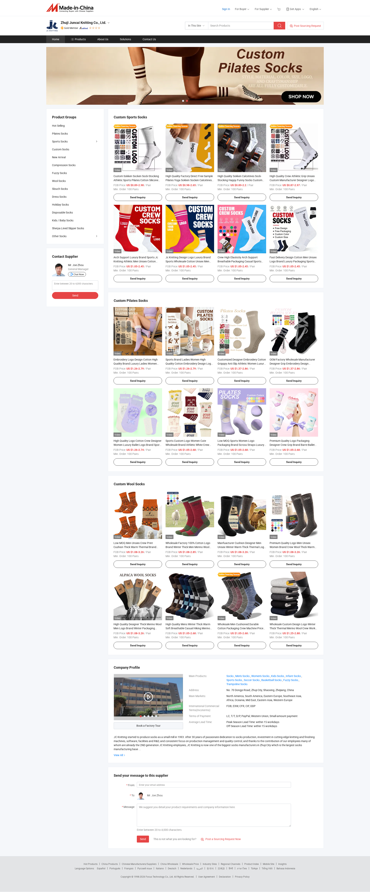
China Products (110, 863)
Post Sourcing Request (307, 26)
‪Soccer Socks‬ (252, 680)
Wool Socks (59, 181)
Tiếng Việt (267, 868)
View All (118, 755)
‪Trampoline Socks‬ (236, 684)
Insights (282, 863)
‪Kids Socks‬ (277, 676)
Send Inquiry (137, 197)
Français (128, 868)
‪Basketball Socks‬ (271, 680)
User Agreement (206, 876)
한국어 (210, 868)
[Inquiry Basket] (279, 9)
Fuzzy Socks (59, 173)
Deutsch (172, 868)
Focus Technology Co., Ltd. (160, 876)
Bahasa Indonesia (286, 868)
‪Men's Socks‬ (242, 676)
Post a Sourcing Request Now (221, 839)
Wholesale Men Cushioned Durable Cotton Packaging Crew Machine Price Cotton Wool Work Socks (240, 628)
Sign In (226, 9)
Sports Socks (60, 141)
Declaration (225, 876)
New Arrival (59, 157)
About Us (102, 39)
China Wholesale (169, 863)
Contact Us (149, 39)
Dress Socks (59, 196)
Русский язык (144, 868)
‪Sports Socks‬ (234, 680)
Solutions (125, 39)
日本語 (221, 868)
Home (55, 39)
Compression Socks (64, 165)
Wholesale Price (190, 863)
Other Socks (59, 236)
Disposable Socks (62, 212)
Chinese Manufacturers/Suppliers (139, 863)
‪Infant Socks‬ (293, 676)
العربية (199, 868)
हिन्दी (231, 868)
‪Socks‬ (230, 676)
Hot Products (91, 863)
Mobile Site (268, 863)
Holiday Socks (60, 204)
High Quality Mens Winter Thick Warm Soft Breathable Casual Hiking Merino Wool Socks (188, 628)
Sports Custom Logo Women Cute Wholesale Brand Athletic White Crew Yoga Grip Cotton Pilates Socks (187, 445)
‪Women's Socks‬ (260, 676)
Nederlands (186, 868)
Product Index (251, 863)
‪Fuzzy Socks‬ (290, 680)
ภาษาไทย (242, 868)
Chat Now (78, 274)
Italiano (160, 868)
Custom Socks (60, 149)
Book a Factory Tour (148, 725)
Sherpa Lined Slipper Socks (68, 228)
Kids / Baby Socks (62, 220)
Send (143, 839)
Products (80, 39)
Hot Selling (58, 125)
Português (114, 868)
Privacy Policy (242, 876)
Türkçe (254, 868)
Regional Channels (230, 863)
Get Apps (295, 9)
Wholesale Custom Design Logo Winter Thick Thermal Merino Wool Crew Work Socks (292, 628)
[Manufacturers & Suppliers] (71, 7)
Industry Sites (210, 863)
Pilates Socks (60, 133)
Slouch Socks (60, 189)
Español (101, 868)
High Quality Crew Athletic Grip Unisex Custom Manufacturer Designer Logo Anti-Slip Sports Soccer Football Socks (292, 180)
